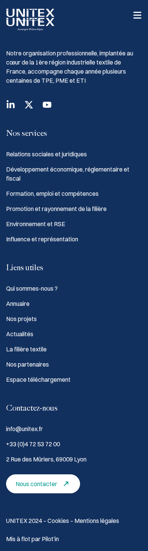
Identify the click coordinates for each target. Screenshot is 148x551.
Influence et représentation (42, 239)
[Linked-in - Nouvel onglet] (10, 104)
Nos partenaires (27, 364)
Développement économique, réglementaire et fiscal (67, 173)
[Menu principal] (137, 15)
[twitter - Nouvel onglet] (28, 104)
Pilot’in (50, 539)
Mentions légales (96, 520)
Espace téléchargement (38, 379)
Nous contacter (36, 484)
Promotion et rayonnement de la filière (56, 209)
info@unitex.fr (24, 429)
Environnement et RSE (35, 224)
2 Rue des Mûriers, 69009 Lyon (46, 459)
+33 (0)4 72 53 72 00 (33, 444)
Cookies (58, 520)
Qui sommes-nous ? (32, 288)
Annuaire (18, 303)
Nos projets (21, 319)
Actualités (19, 334)
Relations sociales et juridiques (46, 154)
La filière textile (26, 349)
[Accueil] (30, 15)
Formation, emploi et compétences (52, 193)
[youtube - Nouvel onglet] (47, 104)
